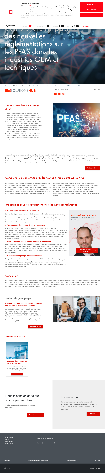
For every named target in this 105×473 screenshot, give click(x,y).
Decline (91, 15)
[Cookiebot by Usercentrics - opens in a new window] (10, 26)
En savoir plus (17, 374)
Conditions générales (71, 460)
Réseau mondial (9, 441)
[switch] (47, 26)
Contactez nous (34, 415)
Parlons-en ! (91, 168)
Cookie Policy (97, 460)
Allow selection (91, 9)
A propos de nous (9, 437)
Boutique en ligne (9, 443)
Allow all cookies (91, 4)
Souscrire (92, 413)
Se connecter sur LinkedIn (85, 250)
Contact (7, 439)
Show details (85, 26)
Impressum (7, 460)
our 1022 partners (31, 6)
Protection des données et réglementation (38, 460)
